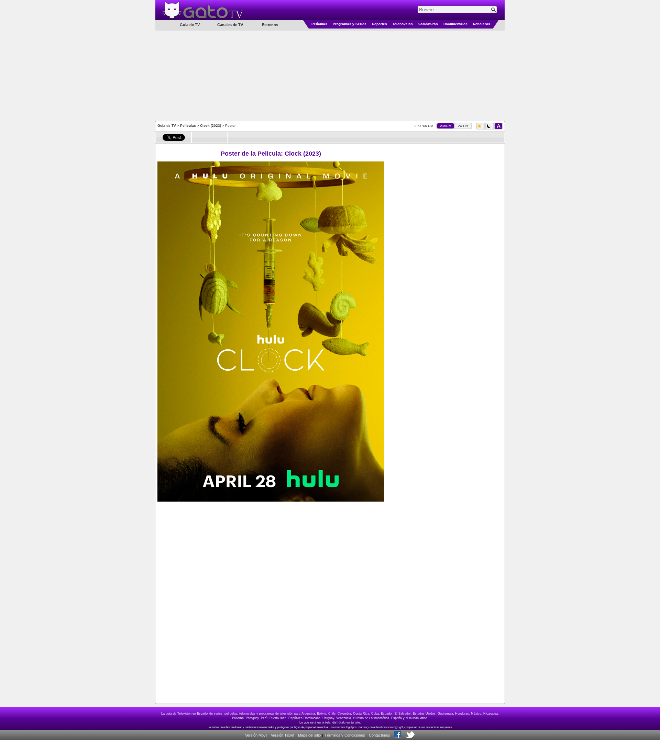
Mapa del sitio (309, 735)
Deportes (379, 24)
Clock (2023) (210, 125)
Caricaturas (428, 24)
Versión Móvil (256, 735)
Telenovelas (403, 24)
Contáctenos (379, 735)
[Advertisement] (330, 75)
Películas (319, 24)
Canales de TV (230, 25)
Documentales (455, 24)
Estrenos (270, 25)
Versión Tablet (282, 735)
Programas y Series (349, 24)
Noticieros (481, 24)
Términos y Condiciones (344, 735)
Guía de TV (166, 125)
